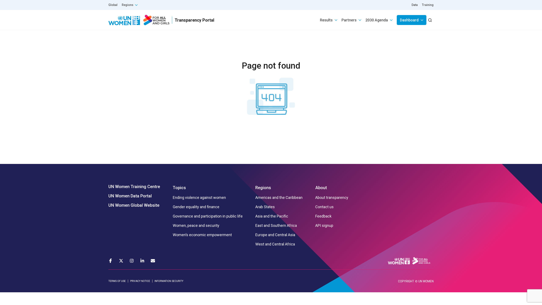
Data (415, 5)
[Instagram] (132, 261)
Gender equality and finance (196, 206)
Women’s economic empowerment (202, 234)
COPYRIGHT (406, 281)
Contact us (324, 206)
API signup (324, 225)
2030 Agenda (376, 20)
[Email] (153, 261)
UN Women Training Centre (134, 186)
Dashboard (409, 20)
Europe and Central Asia (275, 234)
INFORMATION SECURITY (169, 281)
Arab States (265, 206)
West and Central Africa (275, 244)
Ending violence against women (199, 197)
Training (428, 5)
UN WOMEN (426, 281)
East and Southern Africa (276, 225)
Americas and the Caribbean (279, 197)
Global (113, 5)
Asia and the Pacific (271, 216)
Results (326, 20)
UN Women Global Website (133, 205)
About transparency (331, 197)
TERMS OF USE (117, 281)
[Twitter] (121, 261)
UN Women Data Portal (130, 195)
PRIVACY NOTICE (140, 281)
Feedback (323, 216)
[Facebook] (110, 261)
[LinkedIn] (142, 261)
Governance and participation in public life (208, 216)
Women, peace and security (196, 225)
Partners (349, 20)
